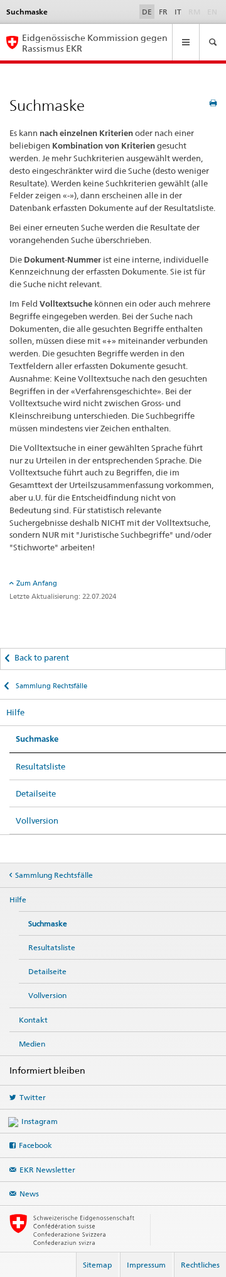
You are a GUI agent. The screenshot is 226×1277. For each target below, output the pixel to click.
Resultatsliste (40, 766)
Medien (32, 1043)
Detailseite (36, 793)
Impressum (146, 1264)
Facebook (35, 1145)
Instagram (39, 1121)
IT (178, 11)
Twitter (32, 1097)
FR (163, 11)
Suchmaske (37, 739)
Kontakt (33, 1019)
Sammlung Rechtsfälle (50, 685)
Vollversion (37, 820)
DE (147, 11)
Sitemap (97, 1264)
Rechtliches (200, 1264)
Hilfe (15, 712)
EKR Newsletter (47, 1169)
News (29, 1193)
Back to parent (41, 657)
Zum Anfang (36, 583)
